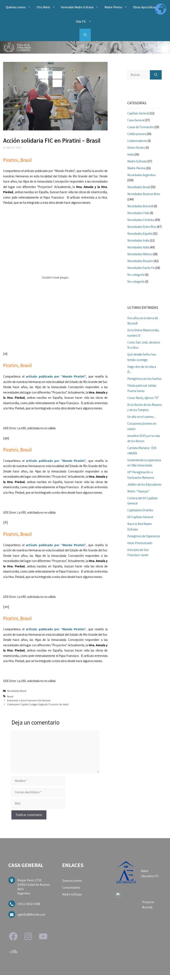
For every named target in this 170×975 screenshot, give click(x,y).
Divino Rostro (136, 148)
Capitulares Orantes (140, 510)
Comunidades (71, 887)
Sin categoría (135, 275)
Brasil (10, 696)
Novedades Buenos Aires (143, 194)
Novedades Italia (138, 247)
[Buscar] (156, 75)
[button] (85, 35)
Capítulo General (138, 113)
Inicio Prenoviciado (139, 543)
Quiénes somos (16, 7)
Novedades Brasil (16, 691)
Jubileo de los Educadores (144, 484)
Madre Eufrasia (137, 161)
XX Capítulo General (140, 517)
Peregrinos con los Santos (144, 379)
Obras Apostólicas (144, 7)
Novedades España (139, 233)
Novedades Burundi (140, 206)
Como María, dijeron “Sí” (143, 398)
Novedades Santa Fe (140, 268)
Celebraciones (136, 134)
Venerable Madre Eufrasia (77, 7)
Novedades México (139, 254)
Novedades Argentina (141, 175)
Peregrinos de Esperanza (143, 536)
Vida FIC (81, 21)
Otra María (43, 7)
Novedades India (138, 240)
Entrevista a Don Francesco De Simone (28, 700)
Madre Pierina (113, 7)
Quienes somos (72, 881)
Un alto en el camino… (142, 417)
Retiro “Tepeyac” (138, 491)
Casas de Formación (140, 127)
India (130, 154)
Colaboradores (137, 141)
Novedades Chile (138, 213)
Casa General (135, 120)
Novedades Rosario (140, 261)
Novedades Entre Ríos (141, 227)
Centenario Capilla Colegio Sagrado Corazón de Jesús (37, 704)
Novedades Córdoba (140, 220)
